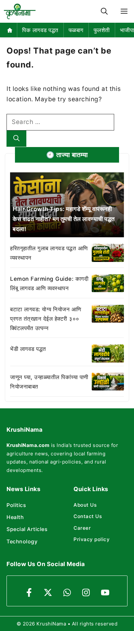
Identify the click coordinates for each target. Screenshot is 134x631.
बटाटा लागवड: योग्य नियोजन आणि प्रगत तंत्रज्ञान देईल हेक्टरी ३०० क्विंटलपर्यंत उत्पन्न (45, 318)
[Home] (10, 30)
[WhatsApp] (67, 592)
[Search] (16, 138)
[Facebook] (29, 592)
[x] (48, 592)
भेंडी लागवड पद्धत (28, 349)
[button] (104, 11)
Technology (22, 541)
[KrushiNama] (19, 11)
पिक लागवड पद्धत (40, 30)
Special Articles (27, 529)
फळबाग (76, 30)
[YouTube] (105, 592)
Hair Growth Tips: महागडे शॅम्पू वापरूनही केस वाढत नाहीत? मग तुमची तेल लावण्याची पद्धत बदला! (64, 218)
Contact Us (88, 516)
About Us (85, 505)
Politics (16, 505)
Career (82, 528)
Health (15, 517)
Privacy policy (92, 539)
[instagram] (86, 592)
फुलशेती (102, 30)
